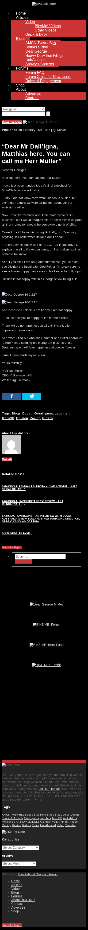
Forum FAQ (34, 72)
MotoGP (57, 818)
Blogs (20, 39)
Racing (6, 825)
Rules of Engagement (43, 81)
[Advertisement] (46, 719)
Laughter (45, 818)
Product (73, 821)
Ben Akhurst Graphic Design (37, 874)
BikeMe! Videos (48, 26)
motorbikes (70, 818)
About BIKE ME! (23, 900)
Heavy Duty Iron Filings (44, 56)
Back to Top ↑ (12, 547)
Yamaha (70, 825)
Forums (22, 68)
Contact (32, 98)
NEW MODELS (29, 821)
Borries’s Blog (36, 47)
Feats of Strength (12, 818)
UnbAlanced (35, 60)
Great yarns (31, 818)
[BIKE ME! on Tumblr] (14, 831)
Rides (35, 825)
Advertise (33, 94)
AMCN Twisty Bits (40, 43)
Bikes (50, 814)
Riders (26, 825)
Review (16, 825)
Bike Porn (40, 814)
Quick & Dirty (36, 34)
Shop (20, 85)
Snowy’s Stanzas (39, 64)
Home (21, 13)
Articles (22, 18)
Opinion (45, 821)
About (21, 89)
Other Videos (46, 30)
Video (30, 22)
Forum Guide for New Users (48, 77)
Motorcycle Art (10, 821)
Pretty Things (59, 821)
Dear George (36, 51)
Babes (29, 814)
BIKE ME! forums (49, 789)
